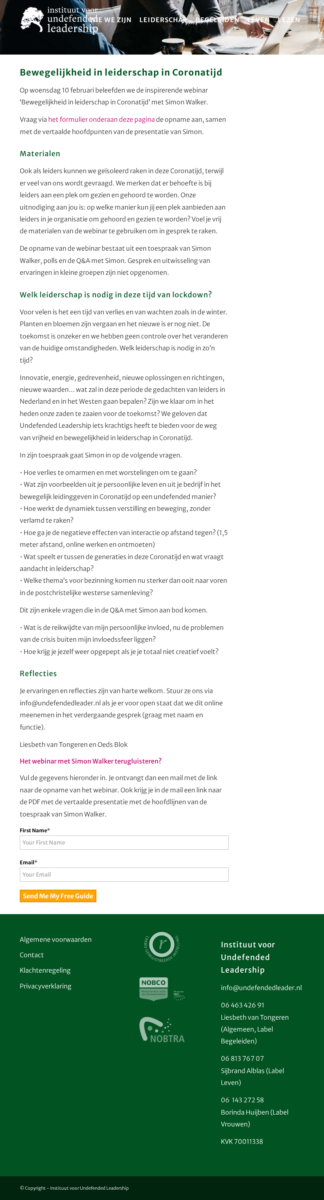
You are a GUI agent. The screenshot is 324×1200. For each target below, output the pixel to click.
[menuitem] (111, 20)
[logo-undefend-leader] (59, 20)
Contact (32, 955)
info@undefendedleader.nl (261, 988)
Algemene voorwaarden (56, 939)
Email (29, 862)
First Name (35, 830)
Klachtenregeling (45, 970)
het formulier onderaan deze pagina (101, 119)
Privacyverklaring (46, 986)
